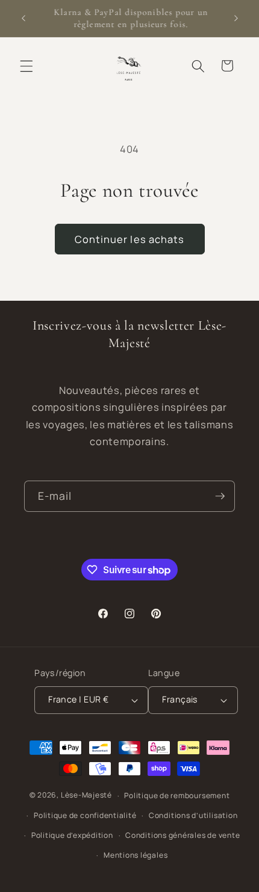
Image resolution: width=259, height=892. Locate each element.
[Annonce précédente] (23, 18)
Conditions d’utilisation (193, 815)
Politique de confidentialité (85, 815)
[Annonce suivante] (236, 18)
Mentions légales (135, 855)
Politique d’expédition (72, 835)
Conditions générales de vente (182, 835)
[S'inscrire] (219, 496)
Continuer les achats (130, 239)
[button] (26, 65)
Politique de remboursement (176, 795)
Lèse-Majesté (86, 795)
